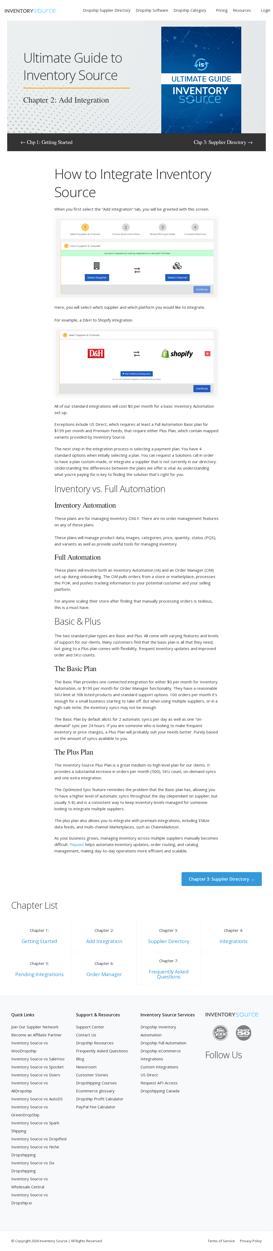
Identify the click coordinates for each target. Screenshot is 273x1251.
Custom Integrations (159, 1066)
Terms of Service (221, 1240)
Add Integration (104, 941)
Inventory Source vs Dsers (35, 1074)
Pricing (221, 10)
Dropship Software (152, 10)
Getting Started (39, 941)
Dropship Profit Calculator (99, 1098)
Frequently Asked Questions (168, 974)
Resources (242, 10)
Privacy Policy (251, 1240)
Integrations (233, 941)
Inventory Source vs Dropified (38, 1138)
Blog (80, 1058)
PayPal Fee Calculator (95, 1106)
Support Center (90, 1026)
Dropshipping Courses (96, 1082)
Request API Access (159, 1082)
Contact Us (86, 1034)
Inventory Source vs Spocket (37, 1066)
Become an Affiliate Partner (36, 1034)
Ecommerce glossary (95, 1090)
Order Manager (104, 974)
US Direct (149, 1074)
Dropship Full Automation (163, 1042)
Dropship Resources (95, 1042)
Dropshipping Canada (159, 1090)
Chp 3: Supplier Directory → (223, 142)
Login (265, 10)
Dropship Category (190, 10)
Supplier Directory (169, 941)
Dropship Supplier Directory (106, 10)
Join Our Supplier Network (34, 1026)
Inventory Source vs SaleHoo (38, 1058)
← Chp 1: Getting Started (47, 142)
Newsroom (86, 1066)
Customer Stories (92, 1074)
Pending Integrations (39, 974)
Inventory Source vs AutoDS (37, 1098)
